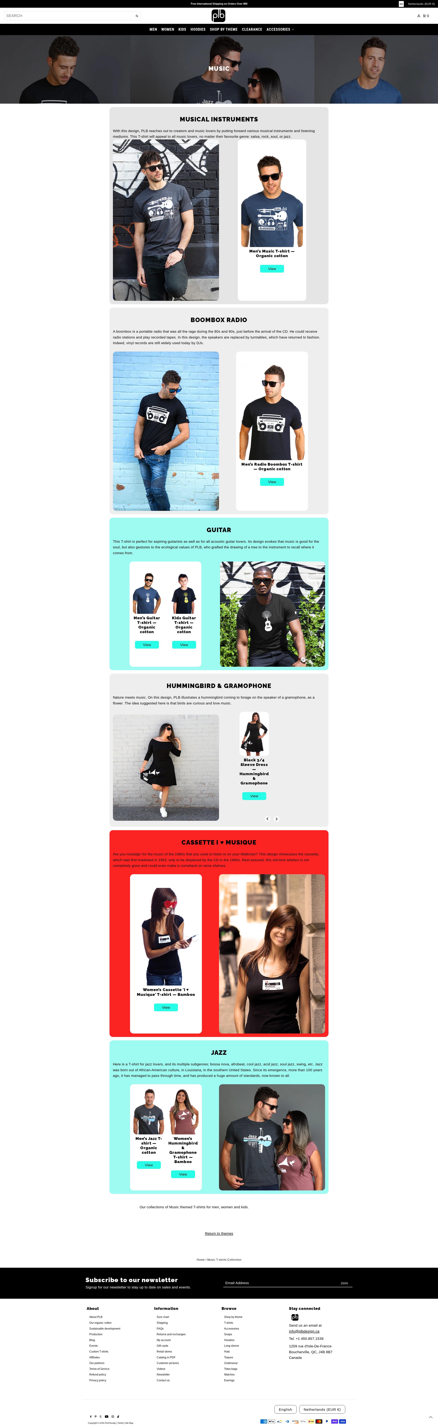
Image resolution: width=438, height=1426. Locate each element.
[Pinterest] (95, 1416)
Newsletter (163, 1374)
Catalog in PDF (166, 1357)
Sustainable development (104, 1328)
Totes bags (230, 1368)
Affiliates (94, 1357)
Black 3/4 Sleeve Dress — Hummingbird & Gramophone (254, 771)
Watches (229, 1374)
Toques (228, 1357)
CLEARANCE (252, 29)
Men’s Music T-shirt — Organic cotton (272, 253)
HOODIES (198, 29)
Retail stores (164, 1351)
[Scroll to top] (431, 1417)
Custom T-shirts (98, 1351)
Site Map (129, 1423)
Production (95, 1334)
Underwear (231, 1363)
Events (93, 1345)
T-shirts (228, 1322)
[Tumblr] (100, 1416)
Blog (92, 1340)
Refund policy (97, 1374)
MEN (153, 29)
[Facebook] (90, 1416)
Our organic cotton (100, 1322)
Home (201, 1259)
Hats (227, 1351)
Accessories (231, 1328)
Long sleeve (231, 1345)
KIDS (182, 29)
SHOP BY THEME (224, 29)
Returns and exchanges (171, 1334)
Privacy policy (97, 1380)
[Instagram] (112, 1416)
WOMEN (167, 29)
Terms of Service (99, 1368)
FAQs (160, 1328)
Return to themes (219, 1233)
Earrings (229, 1380)
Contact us (163, 1380)
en (401, 3)
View (272, 269)
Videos (161, 1368)
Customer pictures (168, 1363)
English (285, 1409)
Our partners (96, 1363)
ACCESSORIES (278, 29)
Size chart (163, 1317)
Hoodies (229, 1340)
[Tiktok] (117, 1416)
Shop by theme (233, 1317)
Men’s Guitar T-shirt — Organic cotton (147, 625)
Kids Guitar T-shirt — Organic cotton (184, 625)
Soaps (228, 1334)
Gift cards (162, 1345)
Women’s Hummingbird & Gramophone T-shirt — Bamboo (183, 1150)
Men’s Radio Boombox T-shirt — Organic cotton (271, 466)
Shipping (162, 1322)
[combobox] (69, 15)
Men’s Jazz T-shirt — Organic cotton (149, 1145)
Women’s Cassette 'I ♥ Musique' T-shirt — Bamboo (166, 992)
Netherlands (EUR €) (421, 3)
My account (164, 1340)
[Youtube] (106, 1416)
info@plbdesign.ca (304, 1331)
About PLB (95, 1317)
